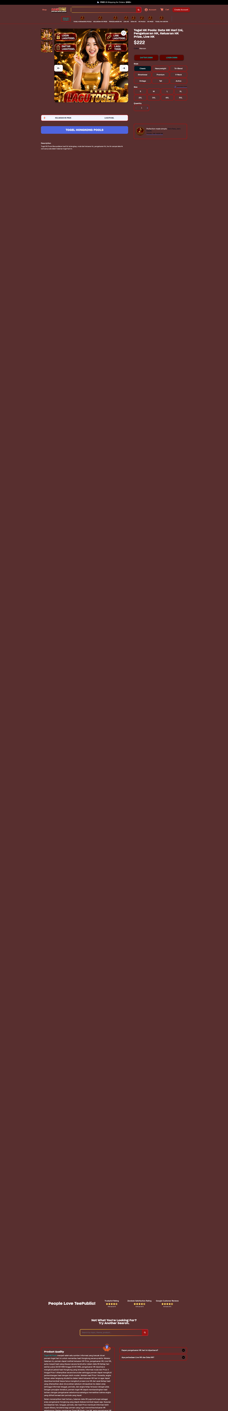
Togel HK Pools (50, 1355)
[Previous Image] (58, 68)
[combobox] (103, 9)
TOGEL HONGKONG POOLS (84, 130)
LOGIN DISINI (171, 58)
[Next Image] (124, 68)
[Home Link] (59, 10)
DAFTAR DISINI (146, 58)
